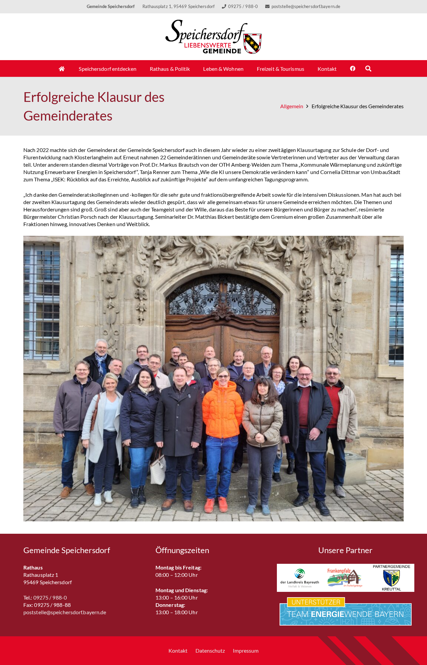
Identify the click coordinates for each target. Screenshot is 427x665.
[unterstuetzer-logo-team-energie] (346, 611)
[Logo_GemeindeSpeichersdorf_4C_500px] (214, 36)
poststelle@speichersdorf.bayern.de (64, 612)
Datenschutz (210, 650)
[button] (368, 68)
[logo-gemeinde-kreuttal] (391, 578)
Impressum (246, 650)
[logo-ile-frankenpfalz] (345, 578)
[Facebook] (352, 68)
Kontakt (177, 650)
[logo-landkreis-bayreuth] (300, 578)
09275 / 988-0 (50, 597)
